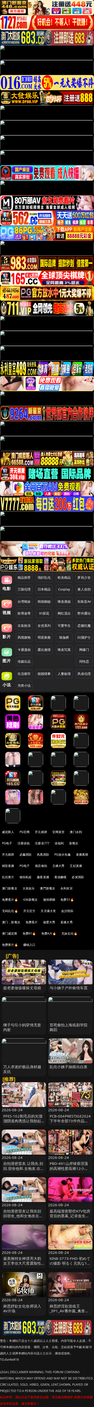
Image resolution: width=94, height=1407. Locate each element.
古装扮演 (24, 625)
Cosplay (64, 589)
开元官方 (29, 911)
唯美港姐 (64, 601)
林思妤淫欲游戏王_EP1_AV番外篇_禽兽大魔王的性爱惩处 (69, 1310)
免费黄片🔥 (10, 945)
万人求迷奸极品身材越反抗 (22, 1069)
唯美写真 (64, 649)
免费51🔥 (67, 899)
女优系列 (44, 625)
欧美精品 (64, 577)
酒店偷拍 (41, 866)
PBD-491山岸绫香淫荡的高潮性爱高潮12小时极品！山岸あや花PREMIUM (69, 1170)
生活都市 (24, 673)
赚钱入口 (29, 945)
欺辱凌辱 (24, 613)
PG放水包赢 (62, 854)
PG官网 (25, 832)
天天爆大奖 (48, 911)
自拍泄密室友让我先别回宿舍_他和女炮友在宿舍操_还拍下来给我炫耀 (23, 1216)
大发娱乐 (29, 888)
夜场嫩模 (60, 877)
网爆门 (84, 649)
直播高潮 (82, 854)
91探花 (44, 613)
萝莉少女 (84, 577)
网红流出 (64, 613)
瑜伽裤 (64, 637)
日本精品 (44, 589)
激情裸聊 (49, 899)
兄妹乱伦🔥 (69, 933)
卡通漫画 (24, 649)
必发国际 (78, 877)
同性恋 (84, 661)
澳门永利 (76, 832)
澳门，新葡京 (11, 922)
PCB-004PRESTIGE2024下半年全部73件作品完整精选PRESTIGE (70, 1121)
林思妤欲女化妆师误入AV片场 (22, 1308)
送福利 (59, 843)
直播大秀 (66, 922)
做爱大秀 (49, 922)
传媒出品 (24, 661)
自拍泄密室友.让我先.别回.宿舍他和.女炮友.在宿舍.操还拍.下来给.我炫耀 (23, 1168)
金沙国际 (67, 911)
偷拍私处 (26, 877)
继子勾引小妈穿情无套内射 (22, 1027)
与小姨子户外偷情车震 (69, 987)
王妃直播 (76, 866)
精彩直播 (8, 866)
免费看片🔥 (10, 899)
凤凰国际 (43, 854)
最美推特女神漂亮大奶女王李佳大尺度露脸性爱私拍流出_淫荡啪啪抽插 (23, 1265)
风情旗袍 (24, 637)
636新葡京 (30, 899)
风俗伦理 (84, 673)
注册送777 (42, 843)
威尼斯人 (8, 832)
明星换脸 (44, 637)
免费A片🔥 (48, 933)
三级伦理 (24, 589)
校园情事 (44, 673)
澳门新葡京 (9, 888)
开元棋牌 (41, 832)
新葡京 (73, 843)
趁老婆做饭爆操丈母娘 (22, 987)
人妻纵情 (64, 673)
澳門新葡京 (47, 888)
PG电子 (7, 843)
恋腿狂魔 (84, 625)
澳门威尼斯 (9, 933)
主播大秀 (58, 866)
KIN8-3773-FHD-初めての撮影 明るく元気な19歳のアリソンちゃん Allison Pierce (70, 1265)
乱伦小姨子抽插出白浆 (69, 1066)
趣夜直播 (43, 877)
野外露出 (84, 613)
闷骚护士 (84, 637)
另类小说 (24, 685)
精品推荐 (24, 577)
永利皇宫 (66, 888)
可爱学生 (64, 625)
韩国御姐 (44, 601)
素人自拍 (84, 589)
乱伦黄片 (8, 877)
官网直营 (58, 832)
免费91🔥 (29, 933)
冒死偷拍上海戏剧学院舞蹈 (69, 1027)
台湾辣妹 (24, 601)
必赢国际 (26, 854)
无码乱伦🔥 (10, 911)
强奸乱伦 (44, 577)
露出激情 (44, 649)
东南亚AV (84, 601)
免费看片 (32, 922)
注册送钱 (24, 843)
